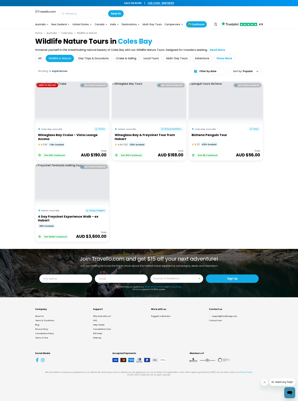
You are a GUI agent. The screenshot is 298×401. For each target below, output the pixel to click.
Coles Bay (67, 33)
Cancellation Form (102, 329)
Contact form (215, 320)
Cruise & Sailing (126, 58)
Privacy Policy (175, 287)
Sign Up (232, 279)
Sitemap (97, 337)
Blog (37, 324)
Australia (40, 24)
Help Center (99, 324)
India (113, 24)
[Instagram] (43, 360)
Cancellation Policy (44, 333)
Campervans (172, 24)
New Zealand (59, 24)
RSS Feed (97, 333)
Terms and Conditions (154, 287)
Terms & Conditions (44, 320)
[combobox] (174, 278)
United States (81, 24)
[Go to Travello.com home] (45, 13)
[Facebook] (37, 360)
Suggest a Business (161, 316)
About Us (39, 316)
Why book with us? (102, 316)
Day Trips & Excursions (93, 58)
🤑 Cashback (196, 24)
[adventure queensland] (207, 360)
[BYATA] (193, 360)
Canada (99, 24)
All (39, 58)
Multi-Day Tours (152, 24)
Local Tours (151, 58)
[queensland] (224, 360)
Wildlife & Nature (87, 33)
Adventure (202, 58)
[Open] (199, 278)
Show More (224, 58)
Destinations (129, 24)
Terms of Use (41, 337)
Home (38, 33)
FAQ (95, 320)
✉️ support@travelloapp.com (223, 316)
